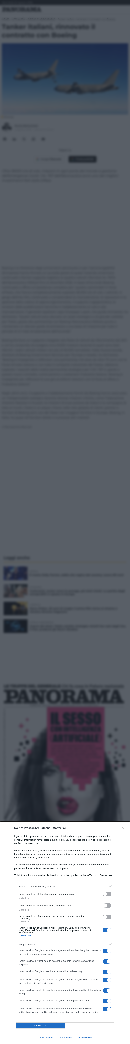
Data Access (65, 1037)
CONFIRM (40, 1025)
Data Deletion (46, 1037)
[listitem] (65, 886)
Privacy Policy (84, 1037)
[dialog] (65, 933)
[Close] (123, 828)
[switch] (107, 894)
